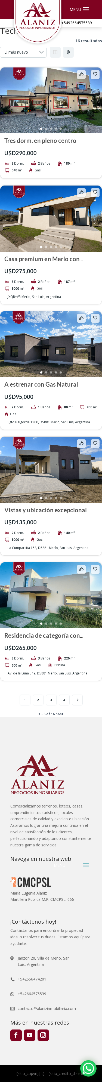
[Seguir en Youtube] (29, 1035)
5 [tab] (61, 129)
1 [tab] (41, 129)
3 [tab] (51, 129)
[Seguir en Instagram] (43, 1035)
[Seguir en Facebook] (16, 1035)
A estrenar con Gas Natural (41, 384)
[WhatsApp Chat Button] (88, 1068)
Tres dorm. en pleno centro (40, 140)
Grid (55, 52)
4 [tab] (56, 129)
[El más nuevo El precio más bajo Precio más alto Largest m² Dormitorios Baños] (23, 52)
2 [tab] (46, 129)
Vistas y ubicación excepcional (45, 510)
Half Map (68, 52)
